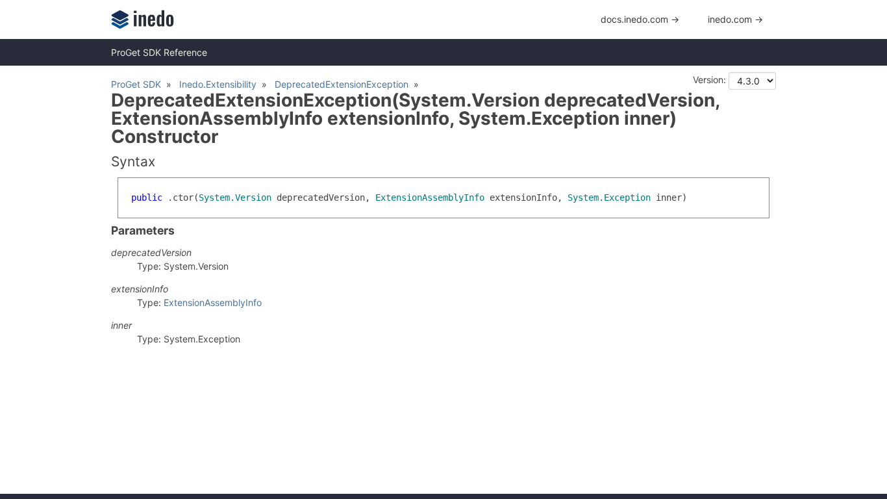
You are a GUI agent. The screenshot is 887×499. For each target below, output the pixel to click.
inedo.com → (735, 19)
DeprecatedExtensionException (341, 84)
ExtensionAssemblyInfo (213, 302)
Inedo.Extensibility (217, 84)
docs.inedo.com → (640, 19)
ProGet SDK (136, 84)
